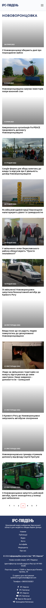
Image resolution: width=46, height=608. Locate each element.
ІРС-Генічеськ (24, 596)
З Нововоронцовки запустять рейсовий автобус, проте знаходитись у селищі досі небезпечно (22, 495)
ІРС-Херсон (24, 593)
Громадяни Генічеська (24, 602)
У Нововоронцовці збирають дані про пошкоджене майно (21, 51)
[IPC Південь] (10, 5)
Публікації (23, 535)
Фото (23, 541)
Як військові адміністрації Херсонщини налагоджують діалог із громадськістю (22, 211)
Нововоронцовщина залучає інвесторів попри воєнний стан (22, 90)
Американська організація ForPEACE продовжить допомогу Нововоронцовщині (21, 130)
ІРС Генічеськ (24, 590)
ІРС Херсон (24, 587)
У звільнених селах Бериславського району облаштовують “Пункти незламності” (20, 251)
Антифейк (23, 544)
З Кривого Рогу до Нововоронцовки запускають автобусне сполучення (21, 416)
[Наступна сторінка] (36, 506)
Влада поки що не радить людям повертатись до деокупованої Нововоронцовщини (19, 333)
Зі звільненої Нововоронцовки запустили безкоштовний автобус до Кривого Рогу (21, 292)
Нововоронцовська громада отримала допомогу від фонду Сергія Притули (22, 455)
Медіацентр (23, 547)
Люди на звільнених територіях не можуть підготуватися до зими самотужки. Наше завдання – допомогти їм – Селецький (20, 376)
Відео (23, 538)
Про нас (23, 551)
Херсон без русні (24, 599)
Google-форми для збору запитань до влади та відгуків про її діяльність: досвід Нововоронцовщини (21, 171)
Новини (23, 532)
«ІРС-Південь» (32, 560)
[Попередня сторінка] (9, 506)
